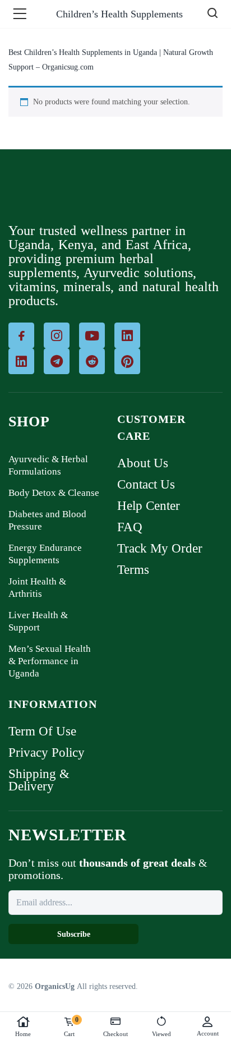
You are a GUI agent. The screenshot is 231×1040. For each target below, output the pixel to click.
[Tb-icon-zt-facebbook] (21, 335)
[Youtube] (92, 335)
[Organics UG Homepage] (37, 191)
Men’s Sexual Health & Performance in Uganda (49, 661)
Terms (133, 570)
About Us (142, 463)
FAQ (129, 527)
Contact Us (146, 484)
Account (208, 1033)
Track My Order (159, 548)
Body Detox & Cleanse (53, 492)
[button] (21, 14)
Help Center (148, 506)
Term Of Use (42, 731)
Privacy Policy (46, 753)
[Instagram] (57, 335)
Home (23, 1033)
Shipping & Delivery (39, 780)
